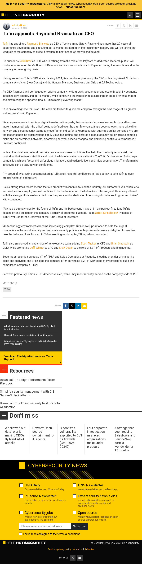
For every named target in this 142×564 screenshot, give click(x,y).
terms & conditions (68, 534)
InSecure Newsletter (40, 496)
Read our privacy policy (59, 549)
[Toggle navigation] (138, 15)
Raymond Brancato (38, 43)
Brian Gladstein (120, 243)
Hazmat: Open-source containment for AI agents (28, 335)
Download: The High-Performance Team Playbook (28, 358)
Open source (87, 513)
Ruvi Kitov (25, 61)
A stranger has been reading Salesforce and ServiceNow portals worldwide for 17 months (124, 439)
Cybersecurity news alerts (97, 496)
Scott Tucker (88, 243)
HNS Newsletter (90, 485)
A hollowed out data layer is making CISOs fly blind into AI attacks (15, 435)
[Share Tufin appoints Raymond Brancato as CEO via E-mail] (136, 26)
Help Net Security (130, 543)
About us (77, 549)
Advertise (89, 549)
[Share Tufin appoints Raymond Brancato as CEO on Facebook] (118, 26)
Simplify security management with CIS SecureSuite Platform (27, 393)
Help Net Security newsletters (25, 3)
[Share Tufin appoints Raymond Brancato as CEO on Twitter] (124, 26)
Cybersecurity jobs (39, 513)
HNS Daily (32, 485)
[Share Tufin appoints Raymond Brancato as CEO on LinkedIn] (130, 26)
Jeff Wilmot (37, 247)
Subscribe (79, 526)
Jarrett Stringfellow (106, 212)
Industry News (19, 25)
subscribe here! (76, 7)
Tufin (5, 43)
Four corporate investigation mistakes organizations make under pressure (97, 437)
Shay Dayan (66, 247)
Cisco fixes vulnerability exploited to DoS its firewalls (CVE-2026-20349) (71, 437)
